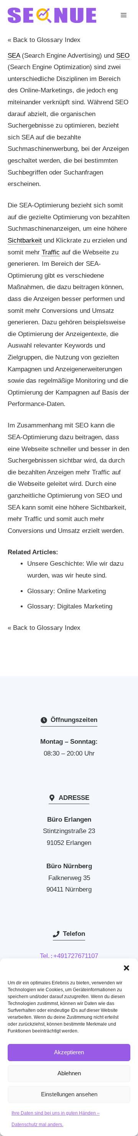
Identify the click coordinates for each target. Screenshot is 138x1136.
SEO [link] (123, 55)
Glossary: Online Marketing (66, 591)
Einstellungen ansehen (69, 1094)
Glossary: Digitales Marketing (69, 606)
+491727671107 (75, 956)
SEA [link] (14, 55)
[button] (126, 968)
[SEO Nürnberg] (52, 15)
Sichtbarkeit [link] (25, 240)
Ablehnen (69, 1073)
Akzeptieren (69, 1052)
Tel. (46, 956)
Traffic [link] (51, 252)
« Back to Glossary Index (44, 40)
